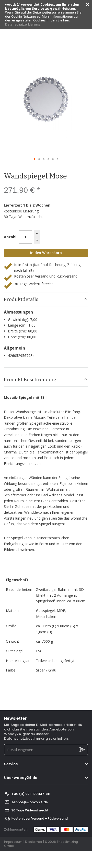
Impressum (13, 842)
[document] (46, 15)
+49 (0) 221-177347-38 (31, 794)
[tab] (46, 299)
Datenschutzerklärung (22, 24)
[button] (34, 159)
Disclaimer (33, 842)
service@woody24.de (30, 802)
